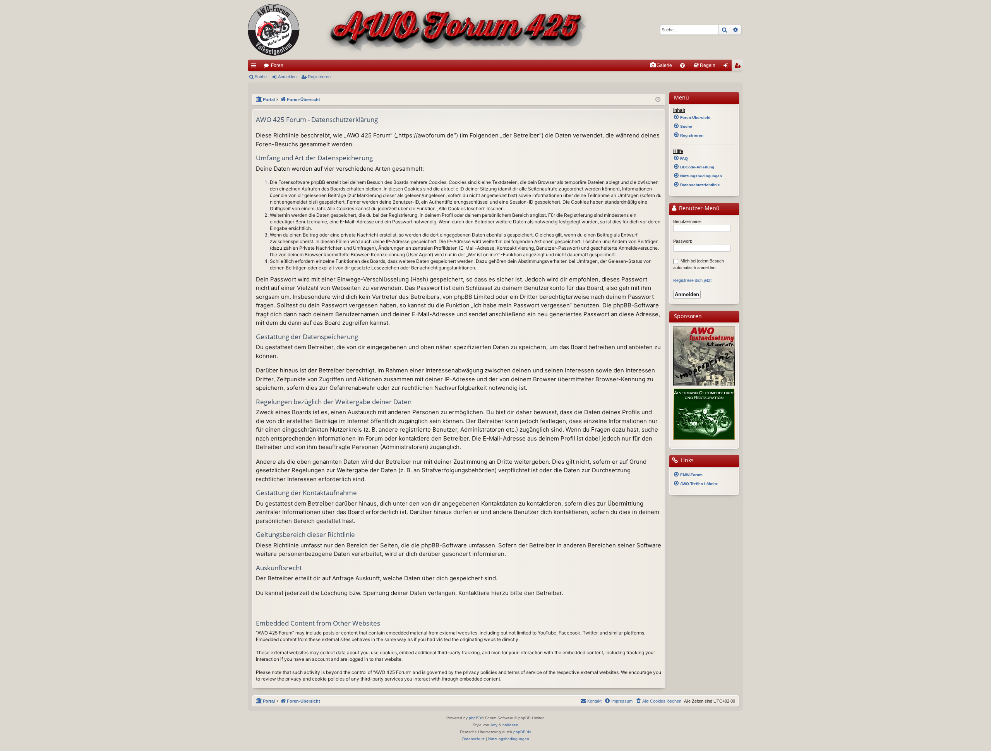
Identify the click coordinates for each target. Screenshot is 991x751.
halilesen (510, 725)
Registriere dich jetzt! (693, 280)
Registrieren (319, 76)
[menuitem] (661, 65)
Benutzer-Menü (698, 208)
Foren (277, 65)
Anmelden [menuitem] (727, 67)
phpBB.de (522, 732)
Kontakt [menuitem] (594, 701)
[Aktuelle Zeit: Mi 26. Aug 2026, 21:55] (657, 99)
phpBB (475, 718)
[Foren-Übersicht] (418, 30)
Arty (493, 725)
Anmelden (287, 76)
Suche (261, 76)
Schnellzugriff (255, 67)
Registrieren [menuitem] (739, 67)
